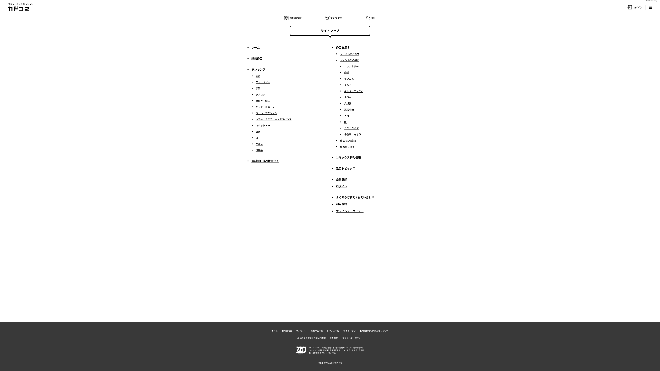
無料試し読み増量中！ (265, 161)
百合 (258, 131)
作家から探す (347, 146)
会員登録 (341, 179)
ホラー (347, 97)
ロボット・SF (263, 125)
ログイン (341, 186)
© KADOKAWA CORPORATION (330, 363)
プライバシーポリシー (350, 211)
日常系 (259, 150)
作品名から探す (348, 140)
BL (257, 137)
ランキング (258, 69)
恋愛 (258, 88)
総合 (258, 76)
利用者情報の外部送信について (374, 330)
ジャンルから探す (349, 60)
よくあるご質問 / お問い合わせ (355, 197)
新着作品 (256, 58)
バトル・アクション (266, 113)
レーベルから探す (349, 54)
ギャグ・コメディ (265, 107)
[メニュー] (650, 7)
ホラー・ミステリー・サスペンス (274, 119)
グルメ (259, 144)
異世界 (347, 103)
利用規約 (341, 204)
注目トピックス (345, 168)
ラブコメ (260, 94)
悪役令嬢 (349, 109)
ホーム (255, 47)
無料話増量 (287, 330)
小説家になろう (352, 134)
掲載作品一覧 (317, 330)
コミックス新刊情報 (348, 157)
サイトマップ (349, 330)
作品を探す (343, 47)
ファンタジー (263, 82)
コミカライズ (351, 128)
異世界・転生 (263, 100)
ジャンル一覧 (333, 330)
